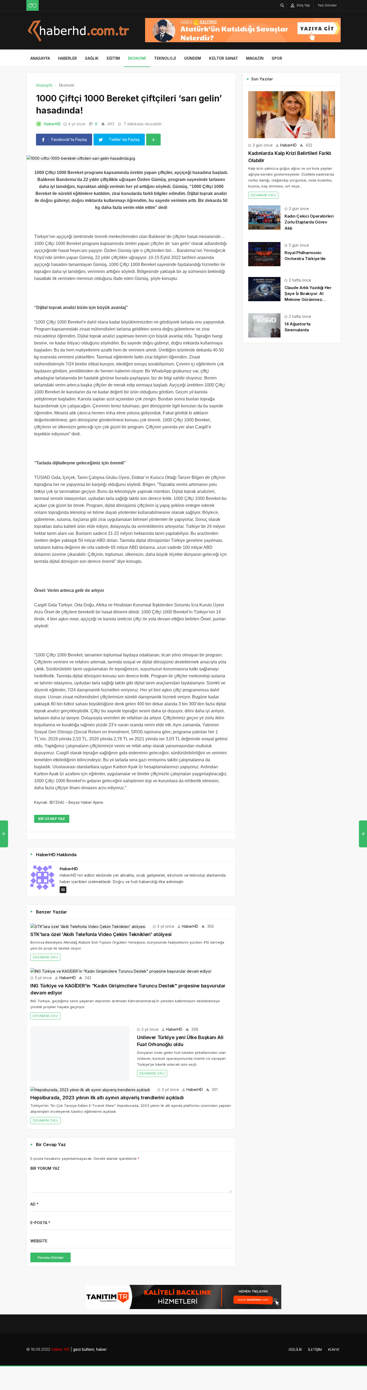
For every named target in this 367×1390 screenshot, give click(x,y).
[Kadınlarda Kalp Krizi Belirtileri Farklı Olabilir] (291, 114)
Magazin (255, 58)
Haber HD (60, 1333)
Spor (277, 58)
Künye (333, 1334)
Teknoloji (165, 58)
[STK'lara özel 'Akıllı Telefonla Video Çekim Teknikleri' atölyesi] (87, 926)
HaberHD (52, 124)
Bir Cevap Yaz (51, 819)
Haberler (67, 58)
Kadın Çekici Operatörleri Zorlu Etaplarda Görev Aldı (309, 222)
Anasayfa (40, 58)
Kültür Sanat (223, 58)
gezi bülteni (83, 1333)
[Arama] (282, 5)
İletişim (315, 1334)
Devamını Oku (45, 957)
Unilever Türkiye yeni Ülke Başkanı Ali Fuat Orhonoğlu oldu (97, 1037)
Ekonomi (137, 58)
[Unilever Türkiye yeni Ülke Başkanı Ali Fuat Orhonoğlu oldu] (84, 1029)
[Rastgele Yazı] (32, 5)
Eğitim (113, 58)
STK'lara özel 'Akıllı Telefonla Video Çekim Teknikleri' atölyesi (101, 934)
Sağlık (92, 58)
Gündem (192, 58)
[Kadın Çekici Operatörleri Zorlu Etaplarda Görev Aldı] (264, 217)
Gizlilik (295, 1334)
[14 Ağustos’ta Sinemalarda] (264, 325)
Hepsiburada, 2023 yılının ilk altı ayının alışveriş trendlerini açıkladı (107, 1082)
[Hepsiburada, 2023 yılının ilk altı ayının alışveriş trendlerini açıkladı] (90, 1073)
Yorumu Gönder (50, 1242)
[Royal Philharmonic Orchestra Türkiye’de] (264, 253)
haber (101, 1333)
